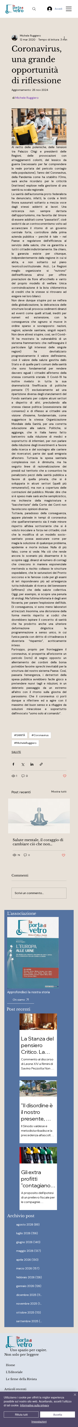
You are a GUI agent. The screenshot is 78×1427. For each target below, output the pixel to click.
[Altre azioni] (64, 37)
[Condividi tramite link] (41, 764)
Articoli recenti (15, 1389)
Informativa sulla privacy (34, 1405)
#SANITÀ (19, 735)
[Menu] (69, 9)
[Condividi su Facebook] (13, 764)
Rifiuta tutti (21, 1414)
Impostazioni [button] (39, 1421)
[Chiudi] (72, 1396)
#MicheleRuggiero (25, 743)
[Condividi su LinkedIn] (32, 764)
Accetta (57, 1414)
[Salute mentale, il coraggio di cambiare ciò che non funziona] (39, 816)
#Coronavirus (40, 735)
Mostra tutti (58, 791)
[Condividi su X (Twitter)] (22, 764)
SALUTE (16, 752)
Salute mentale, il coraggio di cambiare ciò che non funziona (38, 842)
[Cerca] (34, 9)
